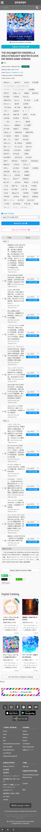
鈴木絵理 (29, 157)
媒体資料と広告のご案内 (11, 793)
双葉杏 (17, 136)
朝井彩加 (15, 161)
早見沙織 (27, 204)
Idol (4, 740)
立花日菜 (35, 182)
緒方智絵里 (16, 204)
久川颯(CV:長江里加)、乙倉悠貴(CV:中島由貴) (16, 505)
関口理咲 (15, 189)
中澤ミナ (6, 111)
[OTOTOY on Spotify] (23, 707)
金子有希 (6, 129)
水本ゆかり (7, 125)
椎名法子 (16, 179)
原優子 (17, 139)
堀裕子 (6, 161)
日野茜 (25, 114)
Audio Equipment (28, 747)
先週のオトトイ (28, 750)
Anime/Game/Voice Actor (11, 744)
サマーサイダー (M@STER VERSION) (30, 656)
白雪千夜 (24, 189)
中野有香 (6, 197)
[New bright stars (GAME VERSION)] (5, 393)
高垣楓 (36, 204)
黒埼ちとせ (7, 175)
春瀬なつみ (16, 93)
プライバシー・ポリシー (11, 776)
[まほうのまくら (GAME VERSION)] (5, 411)
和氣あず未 (15, 193)
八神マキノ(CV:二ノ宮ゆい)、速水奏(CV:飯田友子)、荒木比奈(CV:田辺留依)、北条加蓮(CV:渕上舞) (16, 452)
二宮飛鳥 (26, 154)
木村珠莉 (16, 197)
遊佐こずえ (7, 139)
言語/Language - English (21, 805)
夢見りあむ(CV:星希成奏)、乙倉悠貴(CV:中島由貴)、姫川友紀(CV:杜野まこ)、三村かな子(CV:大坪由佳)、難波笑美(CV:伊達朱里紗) (16, 333)
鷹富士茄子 (28, 107)
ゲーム (15, 207)
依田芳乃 (6, 93)
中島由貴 (26, 168)
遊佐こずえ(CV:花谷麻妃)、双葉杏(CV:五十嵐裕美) (16, 410)
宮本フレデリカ (9, 200)
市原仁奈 (26, 97)
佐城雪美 (16, 111)
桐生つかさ (7, 147)
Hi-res (5, 731)
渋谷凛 (6, 193)
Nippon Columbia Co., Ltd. (14, 72)
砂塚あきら (7, 82)
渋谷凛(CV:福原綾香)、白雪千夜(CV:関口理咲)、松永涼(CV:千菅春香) (16, 280)
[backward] (2, 829)
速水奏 (26, 82)
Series (25, 731)
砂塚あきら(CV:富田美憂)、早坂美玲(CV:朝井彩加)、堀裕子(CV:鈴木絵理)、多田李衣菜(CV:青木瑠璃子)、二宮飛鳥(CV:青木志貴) (16, 354)
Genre (7, 727)
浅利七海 (29, 147)
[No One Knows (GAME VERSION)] (5, 453)
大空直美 (6, 204)
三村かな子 (26, 164)
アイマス (6, 89)
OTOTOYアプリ (8, 790)
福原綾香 (34, 189)
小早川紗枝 (7, 107)
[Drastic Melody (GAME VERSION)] (5, 281)
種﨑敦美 (17, 125)
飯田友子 (17, 82)
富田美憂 (35, 82)
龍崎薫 (26, 93)
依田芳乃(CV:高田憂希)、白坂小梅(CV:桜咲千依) (16, 539)
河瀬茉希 (29, 143)
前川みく (17, 100)
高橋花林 (26, 179)
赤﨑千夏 (16, 114)
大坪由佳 (16, 164)
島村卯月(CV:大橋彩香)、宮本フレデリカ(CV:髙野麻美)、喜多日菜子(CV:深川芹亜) (16, 375)
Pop (4, 737)
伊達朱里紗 (34, 161)
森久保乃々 (7, 182)
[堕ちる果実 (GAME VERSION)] (5, 316)
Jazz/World (7, 753)
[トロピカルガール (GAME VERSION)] (5, 334)
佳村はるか (7, 143)
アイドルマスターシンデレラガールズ (16, 86)
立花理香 (26, 104)
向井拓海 (26, 139)
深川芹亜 (20, 200)
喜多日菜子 (31, 200)
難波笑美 (6, 164)
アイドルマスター (19, 89)
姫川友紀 (16, 168)
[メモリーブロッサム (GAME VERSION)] (5, 433)
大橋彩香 (27, 150)
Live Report (26, 744)
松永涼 (6, 189)
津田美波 (6, 150)
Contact (25, 783)
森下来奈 (17, 107)
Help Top (25, 766)
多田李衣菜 (18, 157)
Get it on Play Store (28, 713)
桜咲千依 (15, 186)
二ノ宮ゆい (7, 122)
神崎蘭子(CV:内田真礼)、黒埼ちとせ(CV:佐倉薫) (16, 315)
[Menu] (2, 2)
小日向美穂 (16, 150)
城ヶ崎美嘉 (18, 143)
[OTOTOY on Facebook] (17, 707)
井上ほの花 (18, 147)
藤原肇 (17, 104)
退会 (24, 790)
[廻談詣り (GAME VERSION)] (5, 540)
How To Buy (8, 213)
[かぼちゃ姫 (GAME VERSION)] (5, 298)
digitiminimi (17, 823)
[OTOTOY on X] (5, 707)
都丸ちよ (6, 179)
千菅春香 (34, 186)
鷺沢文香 (6, 114)
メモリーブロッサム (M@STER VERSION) (10, 618)
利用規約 (6, 773)
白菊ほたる (7, 132)
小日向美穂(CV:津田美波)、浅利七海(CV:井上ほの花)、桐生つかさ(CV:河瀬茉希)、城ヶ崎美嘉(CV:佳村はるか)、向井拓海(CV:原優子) (16, 392)
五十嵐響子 (28, 125)
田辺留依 (16, 118)
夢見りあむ (16, 172)
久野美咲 (16, 97)
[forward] (13, 829)
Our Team (6, 796)
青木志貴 (16, 154)
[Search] (38, 7)
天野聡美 (26, 129)
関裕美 (26, 182)
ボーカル (24, 207)
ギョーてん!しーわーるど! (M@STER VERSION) (10, 656)
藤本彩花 (35, 93)
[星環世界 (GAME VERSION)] (5, 258)
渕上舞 (33, 114)
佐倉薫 (26, 172)
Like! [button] (20, 579)
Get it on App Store (12, 713)
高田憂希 (32, 89)
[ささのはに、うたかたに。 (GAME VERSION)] (5, 488)
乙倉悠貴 (35, 168)
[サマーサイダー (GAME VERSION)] (5, 506)
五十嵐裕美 (7, 136)
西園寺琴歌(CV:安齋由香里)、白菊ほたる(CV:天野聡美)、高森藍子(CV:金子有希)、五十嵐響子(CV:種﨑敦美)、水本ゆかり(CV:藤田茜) (16, 433)
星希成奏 (6, 172)
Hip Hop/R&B (7, 747)
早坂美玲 (24, 161)
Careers (5, 799)
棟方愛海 (6, 97)
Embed (6, 583)
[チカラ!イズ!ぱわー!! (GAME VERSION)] (5, 470)
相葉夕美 (26, 197)
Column (25, 737)
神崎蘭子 (27, 175)
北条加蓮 (6, 118)
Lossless (25, 66)
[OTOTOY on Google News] (36, 707)
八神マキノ (18, 122)
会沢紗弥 (17, 182)
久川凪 (6, 186)
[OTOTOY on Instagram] (11, 707)
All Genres (13, 727)
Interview (25, 734)
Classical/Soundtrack (10, 756)
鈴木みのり (7, 104)
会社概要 (6, 769)
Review (25, 740)
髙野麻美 (35, 197)
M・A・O (26, 111)
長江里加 (27, 100)
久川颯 (36, 100)
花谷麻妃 (26, 136)
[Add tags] (30, 207)
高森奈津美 (7, 100)
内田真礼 (17, 175)
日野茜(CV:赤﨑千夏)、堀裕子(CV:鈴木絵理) (16, 469)
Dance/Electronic (8, 750)
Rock (4, 734)
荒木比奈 (26, 118)
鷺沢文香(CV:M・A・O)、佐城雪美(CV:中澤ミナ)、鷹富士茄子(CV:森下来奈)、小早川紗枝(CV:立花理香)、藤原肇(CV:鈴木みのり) (16, 489)
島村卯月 (6, 154)
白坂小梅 (24, 186)
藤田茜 (28, 122)
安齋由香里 (18, 132)
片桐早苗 (26, 193)
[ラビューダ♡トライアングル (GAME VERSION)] (5, 374)
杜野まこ (6, 168)
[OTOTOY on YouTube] (29, 707)
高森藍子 (16, 129)
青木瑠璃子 (7, 157)
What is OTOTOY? (9, 766)
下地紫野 (35, 193)
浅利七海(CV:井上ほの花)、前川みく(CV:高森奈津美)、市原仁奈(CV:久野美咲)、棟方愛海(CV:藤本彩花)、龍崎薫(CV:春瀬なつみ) (16, 522)
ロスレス (6, 207)
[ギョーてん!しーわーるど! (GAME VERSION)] (5, 524)
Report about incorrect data (20, 570)
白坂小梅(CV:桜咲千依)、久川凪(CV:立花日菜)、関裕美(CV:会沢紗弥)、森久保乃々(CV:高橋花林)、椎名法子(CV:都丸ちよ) (16, 297)
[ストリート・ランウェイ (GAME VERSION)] (5, 355)
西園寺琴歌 (29, 132)
